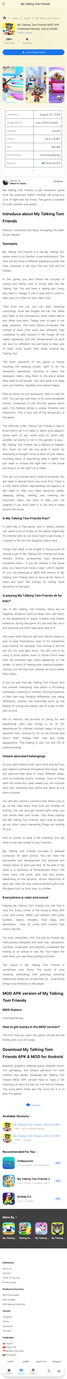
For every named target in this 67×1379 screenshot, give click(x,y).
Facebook (8, 1326)
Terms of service (11, 1277)
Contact (7, 1273)
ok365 (10, 1361)
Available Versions (18, 1116)
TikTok (6, 1321)
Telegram (7, 1317)
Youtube (7, 1330)
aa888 (26, 1361)
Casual (27, 18)
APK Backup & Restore (14, 1304)
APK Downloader (11, 1295)
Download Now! (33, 52)
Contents (58, 181)
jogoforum (41, 1361)
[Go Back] (5, 4)
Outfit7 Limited (24, 32)
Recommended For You (21, 1152)
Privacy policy (9, 1282)
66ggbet (56, 1361)
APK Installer (9, 1299)
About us (7, 1268)
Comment (35, 1105)
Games (15, 18)
